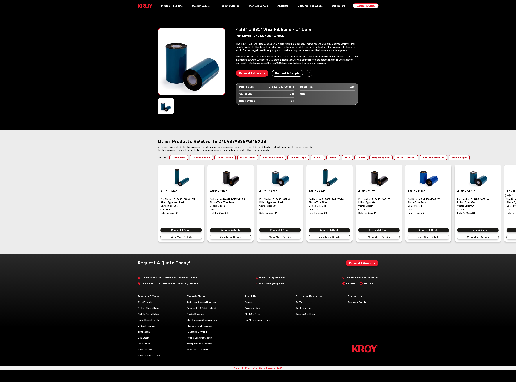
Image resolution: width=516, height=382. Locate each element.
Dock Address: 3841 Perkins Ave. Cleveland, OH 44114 (169, 283)
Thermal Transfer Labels (149, 355)
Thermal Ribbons (146, 349)
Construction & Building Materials (202, 308)
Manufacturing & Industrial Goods (203, 320)
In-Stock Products (147, 326)
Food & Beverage (195, 314)
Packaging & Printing (197, 331)
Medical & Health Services (199, 326)
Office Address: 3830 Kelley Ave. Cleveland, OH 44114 (169, 277)
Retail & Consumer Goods (199, 337)
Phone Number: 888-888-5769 (361, 277)
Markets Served (197, 296)
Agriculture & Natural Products (201, 302)
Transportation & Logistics (199, 343)
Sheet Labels (144, 343)
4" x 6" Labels (145, 302)
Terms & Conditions (305, 314)
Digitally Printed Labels (148, 314)
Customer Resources (309, 296)
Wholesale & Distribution (198, 349)
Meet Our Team (252, 314)
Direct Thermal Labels (148, 320)
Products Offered (149, 296)
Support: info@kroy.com (272, 277)
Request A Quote (366, 5)
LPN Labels (143, 337)
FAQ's (299, 302)
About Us (250, 296)
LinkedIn (350, 283)
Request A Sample (287, 73)
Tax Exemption (303, 308)
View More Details (181, 237)
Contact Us (355, 296)
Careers (248, 302)
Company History (253, 308)
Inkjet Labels (144, 331)
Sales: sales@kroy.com (271, 283)
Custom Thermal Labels (149, 308)
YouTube (368, 283)
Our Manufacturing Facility (257, 320)
